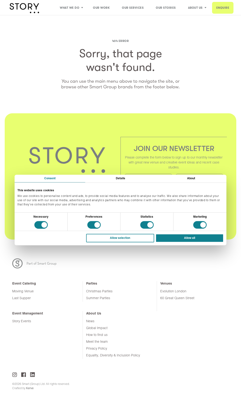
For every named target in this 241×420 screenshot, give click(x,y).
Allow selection (120, 238)
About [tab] (191, 178)
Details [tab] (120, 178)
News (90, 321)
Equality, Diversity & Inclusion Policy (113, 355)
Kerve (30, 388)
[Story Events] (24, 7)
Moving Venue (23, 291)
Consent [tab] (50, 178)
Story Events (21, 321)
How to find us (97, 335)
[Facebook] (23, 374)
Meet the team (97, 342)
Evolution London (173, 291)
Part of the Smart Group (37, 263)
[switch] (94, 225)
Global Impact (97, 328)
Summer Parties (98, 298)
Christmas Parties (99, 291)
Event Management (27, 313)
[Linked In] (32, 374)
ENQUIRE (222, 7)
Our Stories (166, 7)
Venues (166, 283)
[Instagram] (14, 374)
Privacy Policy (96, 349)
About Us (195, 7)
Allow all (189, 238)
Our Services (133, 7)
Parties (91, 283)
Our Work (101, 7)
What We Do (69, 7)
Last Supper (21, 298)
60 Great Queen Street (177, 298)
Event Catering (24, 283)
